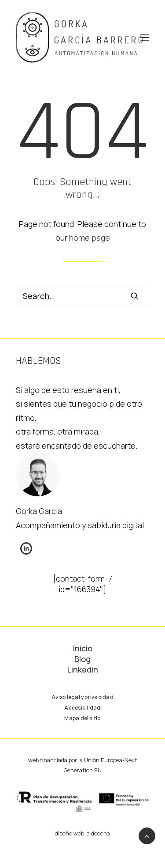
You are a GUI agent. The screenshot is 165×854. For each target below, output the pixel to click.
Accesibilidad (82, 707)
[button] (145, 37)
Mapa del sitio (82, 718)
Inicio (82, 648)
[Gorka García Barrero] (79, 37)
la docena (97, 833)
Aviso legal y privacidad (82, 697)
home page (89, 237)
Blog (82, 659)
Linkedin (82, 669)
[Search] (82, 296)
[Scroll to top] (147, 835)
